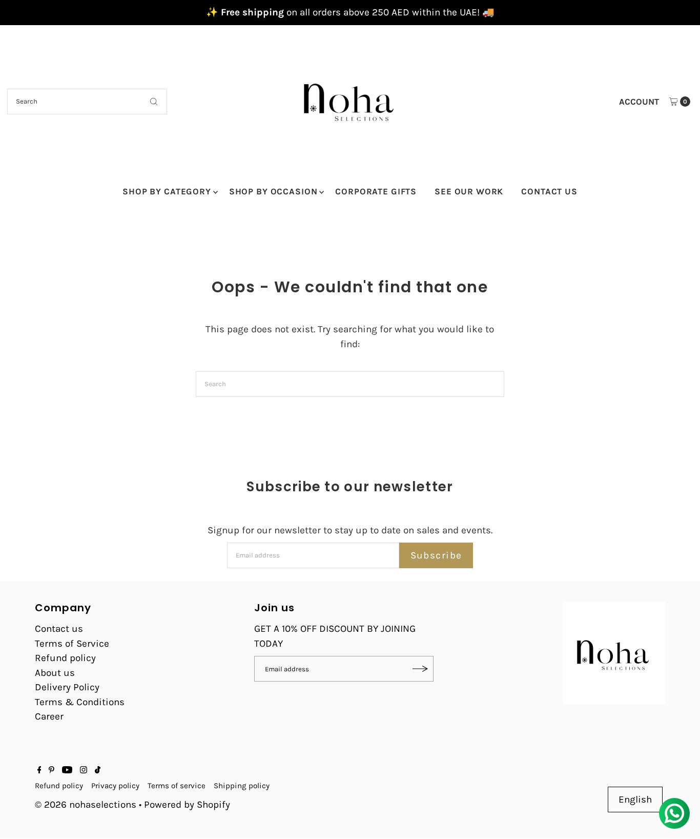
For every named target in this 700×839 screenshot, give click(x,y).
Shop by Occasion (273, 191)
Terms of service (176, 785)
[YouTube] (67, 770)
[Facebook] (39, 770)
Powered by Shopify (187, 804)
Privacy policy (115, 785)
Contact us (59, 628)
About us (55, 672)
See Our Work (469, 191)
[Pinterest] (51, 770)
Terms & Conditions (80, 702)
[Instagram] (83, 770)
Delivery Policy (67, 687)
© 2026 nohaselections (87, 804)
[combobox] (87, 101)
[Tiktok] (97, 770)
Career (49, 716)
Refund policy (65, 658)
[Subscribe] (421, 669)
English (635, 799)
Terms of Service (72, 643)
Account (639, 101)
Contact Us (549, 191)
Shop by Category (166, 191)
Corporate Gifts (376, 191)
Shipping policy (242, 785)
